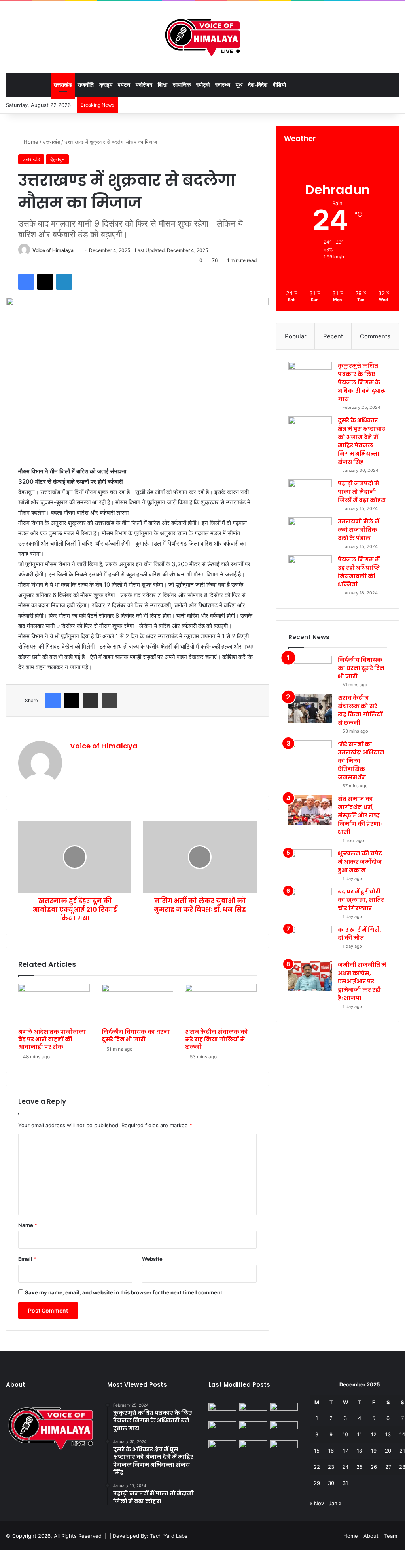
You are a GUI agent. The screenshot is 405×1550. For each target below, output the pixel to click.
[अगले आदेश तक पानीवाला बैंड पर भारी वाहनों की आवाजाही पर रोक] (54, 1004)
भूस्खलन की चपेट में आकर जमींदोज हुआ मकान (360, 861)
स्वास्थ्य (222, 84)
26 (374, 1467)
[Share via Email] (90, 700)
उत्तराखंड (63, 84)
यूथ (239, 84)
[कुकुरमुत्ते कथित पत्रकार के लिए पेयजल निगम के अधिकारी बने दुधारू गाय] (310, 376)
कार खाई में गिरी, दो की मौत (359, 934)
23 (331, 1467)
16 (331, 1450)
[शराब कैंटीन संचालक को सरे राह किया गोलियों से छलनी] (221, 1004)
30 (331, 1483)
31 (345, 1483)
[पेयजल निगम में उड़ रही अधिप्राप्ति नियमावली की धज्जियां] (310, 570)
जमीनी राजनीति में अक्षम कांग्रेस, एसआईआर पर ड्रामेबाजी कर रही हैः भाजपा (362, 981)
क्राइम (105, 84)
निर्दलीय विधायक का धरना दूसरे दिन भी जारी (136, 1035)
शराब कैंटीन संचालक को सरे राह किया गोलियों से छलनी (216, 1039)
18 (359, 1450)
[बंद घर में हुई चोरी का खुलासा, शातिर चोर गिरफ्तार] (310, 902)
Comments (375, 336)
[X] (45, 282)
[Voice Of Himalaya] (202, 37)
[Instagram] (29, 1466)
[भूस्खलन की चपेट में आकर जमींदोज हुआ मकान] (310, 864)
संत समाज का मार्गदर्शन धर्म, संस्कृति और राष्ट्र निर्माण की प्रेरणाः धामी (360, 815)
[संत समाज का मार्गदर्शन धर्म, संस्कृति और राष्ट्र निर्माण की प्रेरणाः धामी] (310, 810)
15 (317, 1450)
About (371, 1536)
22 (317, 1467)
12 (374, 1434)
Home (30, 142)
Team (390, 1536)
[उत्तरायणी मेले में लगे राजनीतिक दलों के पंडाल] (310, 532)
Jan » (335, 1503)
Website (152, 1259)
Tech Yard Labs (168, 1536)
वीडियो (279, 84)
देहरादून (57, 159)
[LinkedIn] (64, 282)
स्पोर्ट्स (203, 84)
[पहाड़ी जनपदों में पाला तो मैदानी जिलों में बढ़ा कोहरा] (310, 494)
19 (374, 1450)
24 (345, 1467)
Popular (296, 336)
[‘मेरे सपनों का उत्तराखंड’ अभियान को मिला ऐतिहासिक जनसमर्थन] (310, 755)
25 (359, 1467)
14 (402, 1434)
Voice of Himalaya (53, 250)
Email (27, 1259)
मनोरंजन (144, 84)
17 (345, 1450)
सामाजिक (182, 84)
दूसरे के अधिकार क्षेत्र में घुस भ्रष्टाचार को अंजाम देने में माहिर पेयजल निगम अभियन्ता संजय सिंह (361, 441)
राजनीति (86, 84)
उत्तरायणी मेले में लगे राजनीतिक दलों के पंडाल (358, 529)
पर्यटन (124, 84)
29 (317, 1483)
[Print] (109, 700)
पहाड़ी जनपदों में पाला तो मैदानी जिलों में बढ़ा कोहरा (362, 491)
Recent (333, 336)
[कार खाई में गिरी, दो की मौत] (310, 940)
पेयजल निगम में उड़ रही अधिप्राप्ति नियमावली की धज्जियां (359, 571)
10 (345, 1434)
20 (388, 1450)
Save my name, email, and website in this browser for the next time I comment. (124, 1292)
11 (359, 1434)
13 (388, 1434)
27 (388, 1467)
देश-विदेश (257, 84)
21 (402, 1450)
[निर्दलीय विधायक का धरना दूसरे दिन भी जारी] (137, 1004)
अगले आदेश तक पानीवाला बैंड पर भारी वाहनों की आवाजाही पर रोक (52, 1039)
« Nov (317, 1503)
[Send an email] (76, 250)
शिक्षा (162, 84)
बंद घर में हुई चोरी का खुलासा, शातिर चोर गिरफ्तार (361, 900)
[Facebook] (26, 282)
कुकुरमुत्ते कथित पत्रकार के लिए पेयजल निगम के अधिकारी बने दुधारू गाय (361, 382)
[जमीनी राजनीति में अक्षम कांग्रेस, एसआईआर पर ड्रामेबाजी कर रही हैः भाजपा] (310, 976)
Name (27, 1225)
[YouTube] (20, 1466)
